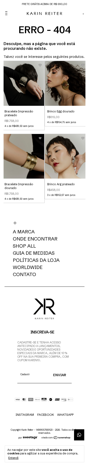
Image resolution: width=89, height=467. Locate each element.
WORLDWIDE (27, 267)
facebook (45, 414)
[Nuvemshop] (56, 438)
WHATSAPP (65, 414)
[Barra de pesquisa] (70, 13)
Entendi (13, 458)
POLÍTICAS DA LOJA (36, 260)
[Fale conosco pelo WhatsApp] (79, 434)
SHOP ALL (24, 246)
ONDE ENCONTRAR (35, 239)
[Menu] (7, 13)
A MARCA (24, 232)
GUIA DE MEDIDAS (34, 253)
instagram (25, 414)
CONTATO (24, 274)
